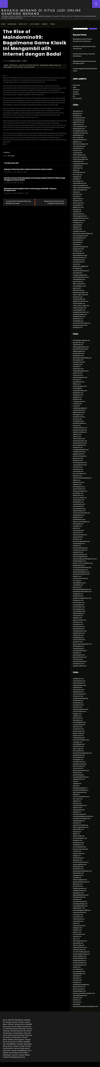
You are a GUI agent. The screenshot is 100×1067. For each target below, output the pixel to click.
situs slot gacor (7, 1033)
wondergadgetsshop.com (81, 777)
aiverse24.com (77, 980)
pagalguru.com (77, 928)
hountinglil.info (77, 388)
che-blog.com (77, 379)
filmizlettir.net (77, 115)
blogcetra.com (77, 476)
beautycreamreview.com (80, 849)
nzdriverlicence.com (79, 925)
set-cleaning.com (78, 969)
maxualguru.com (78, 414)
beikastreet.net (77, 113)
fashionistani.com (78, 873)
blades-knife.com (78, 495)
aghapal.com (77, 801)
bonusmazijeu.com (79, 602)
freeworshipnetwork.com (81, 827)
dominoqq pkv (77, 98)
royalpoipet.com (78, 594)
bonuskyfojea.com (78, 604)
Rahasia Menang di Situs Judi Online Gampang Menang (41, 12)
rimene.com (76, 264)
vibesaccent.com (78, 696)
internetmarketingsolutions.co (82, 478)
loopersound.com (78, 735)
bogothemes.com (78, 746)
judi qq (9, 1026)
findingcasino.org (78, 502)
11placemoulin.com (79, 401)
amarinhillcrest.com (79, 172)
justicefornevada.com (79, 456)
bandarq (10, 1039)
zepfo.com (76, 938)
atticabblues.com (78, 845)
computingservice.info (80, 465)
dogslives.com (77, 484)
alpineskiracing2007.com (80, 292)
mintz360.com (77, 403)
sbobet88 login (11, 1044)
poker (74, 87)
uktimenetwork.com (79, 681)
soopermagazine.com (80, 956)
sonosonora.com (78, 768)
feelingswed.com (78, 875)
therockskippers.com (79, 286)
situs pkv (75, 92)
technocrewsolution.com (80, 159)
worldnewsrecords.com (80, 550)
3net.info (76, 781)
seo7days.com (77, 229)
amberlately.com (78, 703)
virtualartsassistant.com (80, 570)
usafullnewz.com (78, 678)
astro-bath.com (78, 799)
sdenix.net (76, 170)
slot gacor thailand (24, 1055)
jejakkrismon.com (78, 207)
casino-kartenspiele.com (80, 185)
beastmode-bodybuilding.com (82, 358)
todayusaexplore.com (79, 685)
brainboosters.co (78, 700)
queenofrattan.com (79, 489)
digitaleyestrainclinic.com (80, 301)
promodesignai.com (79, 971)
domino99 (11, 1020)
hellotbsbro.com (78, 460)
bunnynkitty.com (78, 240)
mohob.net (76, 406)
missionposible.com (79, 303)
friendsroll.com (77, 772)
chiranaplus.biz (77, 273)
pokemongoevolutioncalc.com (82, 644)
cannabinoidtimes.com (80, 427)
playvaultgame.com (79, 655)
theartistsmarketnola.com (81, 270)
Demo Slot (23, 24)
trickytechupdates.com (80, 314)
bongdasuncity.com (79, 417)
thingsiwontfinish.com (80, 666)
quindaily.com (77, 976)
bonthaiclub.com (78, 759)
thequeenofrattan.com (80, 491)
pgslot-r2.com (77, 932)
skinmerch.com (77, 727)
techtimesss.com (78, 148)
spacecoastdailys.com (80, 958)
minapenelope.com (79, 737)
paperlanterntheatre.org (80, 825)
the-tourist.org (77, 174)
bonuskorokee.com (79, 607)
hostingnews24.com (79, 897)
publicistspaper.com (79, 973)
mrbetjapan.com (78, 222)
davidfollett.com (78, 720)
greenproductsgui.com (80, 430)
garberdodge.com (78, 135)
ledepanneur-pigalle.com (80, 266)
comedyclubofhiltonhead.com (82, 567)
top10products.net (78, 353)
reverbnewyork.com (79, 724)
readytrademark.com (79, 960)
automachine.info (78, 506)
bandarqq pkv (19, 1020)
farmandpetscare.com (80, 462)
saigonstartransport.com (80, 246)
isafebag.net (77, 179)
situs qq (16, 1048)
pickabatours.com (78, 355)
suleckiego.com (78, 327)
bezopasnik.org (77, 242)
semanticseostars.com (80, 441)
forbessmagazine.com (80, 879)
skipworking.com (78, 198)
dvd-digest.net (77, 268)
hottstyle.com (77, 899)
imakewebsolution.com (80, 377)
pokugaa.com (77, 652)
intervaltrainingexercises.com (82, 589)
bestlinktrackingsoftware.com (82, 598)
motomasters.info (78, 530)
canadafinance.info (79, 260)
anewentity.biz (77, 225)
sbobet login (27, 1044)
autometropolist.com (79, 847)
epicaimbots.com (78, 866)
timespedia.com (78, 205)
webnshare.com (78, 447)
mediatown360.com (79, 299)
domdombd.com (78, 615)
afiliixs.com (76, 834)
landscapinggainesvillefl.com (82, 910)
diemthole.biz (77, 209)
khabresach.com (78, 318)
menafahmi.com (78, 917)
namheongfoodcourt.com (81, 277)
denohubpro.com (78, 493)
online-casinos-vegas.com (81, 305)
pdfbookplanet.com (79, 486)
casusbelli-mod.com (79, 761)
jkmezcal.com (77, 587)
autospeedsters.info (79, 508)
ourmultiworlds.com (79, 117)
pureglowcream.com (79, 231)
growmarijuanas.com (79, 445)
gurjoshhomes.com (79, 755)
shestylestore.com (78, 663)
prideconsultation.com (80, 386)
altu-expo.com (77, 803)
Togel (52, 24)
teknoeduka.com (78, 943)
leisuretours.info (78, 458)
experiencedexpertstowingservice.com (85, 559)
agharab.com (77, 812)
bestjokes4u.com (78, 393)
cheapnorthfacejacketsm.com (82, 753)
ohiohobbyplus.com (79, 744)
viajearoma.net (77, 807)
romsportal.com (78, 659)
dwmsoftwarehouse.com (81, 862)
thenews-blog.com (78, 945)
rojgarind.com (77, 434)
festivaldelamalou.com (80, 131)
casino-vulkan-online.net (80, 294)
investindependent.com (80, 906)
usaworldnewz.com (79, 683)
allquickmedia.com (78, 214)
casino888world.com (79, 583)
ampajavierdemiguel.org (80, 698)
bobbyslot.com (77, 399)
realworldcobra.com (79, 504)
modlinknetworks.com (80, 631)
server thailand (13, 1052)
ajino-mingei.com (78, 748)
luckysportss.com (78, 635)
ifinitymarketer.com (79, 626)
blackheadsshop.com (79, 561)
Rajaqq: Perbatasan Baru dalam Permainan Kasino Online (28, 169)
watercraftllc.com (78, 829)
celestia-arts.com (78, 124)
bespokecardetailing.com (80, 790)
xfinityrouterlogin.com (79, 308)
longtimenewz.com (79, 633)
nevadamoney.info (78, 262)
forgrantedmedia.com (80, 139)
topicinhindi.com (78, 344)
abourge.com (77, 831)
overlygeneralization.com (81, 449)
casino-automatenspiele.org (81, 187)
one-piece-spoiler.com (80, 497)
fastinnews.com (78, 622)
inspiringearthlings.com (80, 904)
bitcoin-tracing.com (79, 989)
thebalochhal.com (78, 692)
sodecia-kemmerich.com (80, 578)
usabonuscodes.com (79, 949)
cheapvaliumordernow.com (81, 574)
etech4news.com (78, 869)
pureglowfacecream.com (81, 218)
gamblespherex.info (79, 519)
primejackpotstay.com (80, 650)
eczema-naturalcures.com (81, 796)
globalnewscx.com (78, 482)
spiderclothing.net (78, 775)
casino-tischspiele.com (80, 190)
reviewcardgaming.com (80, 556)
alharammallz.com (79, 836)
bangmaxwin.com (78, 249)
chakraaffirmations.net (80, 390)
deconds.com (77, 1002)
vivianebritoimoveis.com (80, 163)
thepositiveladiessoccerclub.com (83, 816)
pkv (74, 96)
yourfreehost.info (78, 751)
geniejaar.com (77, 397)
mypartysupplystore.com (80, 709)
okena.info (76, 786)
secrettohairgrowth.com (80, 236)
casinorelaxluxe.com (79, 611)
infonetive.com (77, 251)
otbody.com (76, 192)
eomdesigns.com (78, 524)
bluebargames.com (79, 128)
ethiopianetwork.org (79, 451)
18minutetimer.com (79, 438)
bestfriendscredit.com (80, 792)
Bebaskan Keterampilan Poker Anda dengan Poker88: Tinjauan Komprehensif (30, 189)
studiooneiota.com (78, 500)
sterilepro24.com (78, 552)
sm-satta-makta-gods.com (81, 952)
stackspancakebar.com (80, 275)
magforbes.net (77, 166)
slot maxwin (22, 1028)
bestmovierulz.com (79, 731)
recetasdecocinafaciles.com (81, 818)
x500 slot (11, 1024)
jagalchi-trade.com (78, 733)
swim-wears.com (78, 137)
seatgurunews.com (79, 779)
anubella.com (77, 982)
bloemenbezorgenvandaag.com (83, 233)
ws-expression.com (79, 934)
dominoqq (76, 89)
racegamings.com (78, 648)
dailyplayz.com (77, 618)
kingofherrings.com (79, 220)
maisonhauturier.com (79, 912)
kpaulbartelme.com (79, 565)
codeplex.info (77, 783)
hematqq (27, 1046)
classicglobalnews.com (80, 995)
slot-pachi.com (77, 419)
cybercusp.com (77, 997)
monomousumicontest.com (81, 513)
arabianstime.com (78, 842)
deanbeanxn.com (78, 369)
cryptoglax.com (77, 742)
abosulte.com (77, 978)
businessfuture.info (79, 362)
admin (25, 61)
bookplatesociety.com (79, 764)
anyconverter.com (78, 203)
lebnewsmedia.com (79, 766)
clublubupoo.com (78, 600)
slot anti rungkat (17, 1026)
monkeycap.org (78, 168)
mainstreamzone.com (80, 443)
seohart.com (77, 967)
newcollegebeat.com (79, 722)
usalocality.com (77, 687)
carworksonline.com (79, 146)
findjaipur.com (77, 713)
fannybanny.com (78, 624)
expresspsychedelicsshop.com (82, 871)
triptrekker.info (77, 526)
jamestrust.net (77, 194)
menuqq (15, 1046)
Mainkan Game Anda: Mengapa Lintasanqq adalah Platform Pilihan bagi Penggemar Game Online (34, 179)
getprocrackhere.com (79, 620)
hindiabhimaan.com (79, 316)
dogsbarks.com (77, 860)
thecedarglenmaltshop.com (81, 340)
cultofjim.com (77, 716)
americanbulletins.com (80, 838)
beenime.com (77, 576)
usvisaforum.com (78, 729)
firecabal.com (77, 877)
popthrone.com (77, 373)
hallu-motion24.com (79, 284)
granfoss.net (77, 288)
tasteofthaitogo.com (79, 238)
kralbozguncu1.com (79, 908)
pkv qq (5, 1020)
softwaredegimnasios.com (81, 954)
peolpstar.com (77, 142)
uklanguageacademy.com (81, 347)
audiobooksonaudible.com (81, 984)
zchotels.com (77, 936)
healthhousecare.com (79, 888)
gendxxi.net (76, 528)
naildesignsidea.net (79, 820)
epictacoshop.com (78, 253)
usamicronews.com (79, 639)
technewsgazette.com (80, 216)
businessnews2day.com (80, 548)
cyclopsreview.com (79, 853)
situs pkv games (18, 1033)
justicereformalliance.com (81, 740)
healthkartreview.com (79, 890)
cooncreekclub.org (78, 120)
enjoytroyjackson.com (79, 864)
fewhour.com (77, 436)
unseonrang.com (78, 471)
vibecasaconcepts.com (80, 535)
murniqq (21, 1046)
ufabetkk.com (77, 211)
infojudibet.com (78, 364)
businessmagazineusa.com (81, 541)
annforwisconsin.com (79, 711)
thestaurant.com (78, 596)
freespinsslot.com (78, 421)
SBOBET (45, 24)
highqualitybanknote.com (81, 895)
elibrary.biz (76, 794)
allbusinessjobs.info (79, 351)
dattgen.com (77, 855)
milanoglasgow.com (79, 279)
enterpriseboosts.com (80, 183)
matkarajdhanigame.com (81, 371)
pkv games (11, 156)
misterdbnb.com (78, 585)
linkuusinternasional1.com (81, 770)
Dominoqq (12, 24)
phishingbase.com (78, 646)
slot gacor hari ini (20, 1024)
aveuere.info (77, 425)
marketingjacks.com (79, 310)
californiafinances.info (80, 257)
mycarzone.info (78, 532)
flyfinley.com (77, 384)
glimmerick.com (78, 718)
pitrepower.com (78, 297)
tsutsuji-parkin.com (79, 810)
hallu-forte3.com (78, 281)
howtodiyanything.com (80, 901)
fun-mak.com (77, 580)
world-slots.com (78, 375)
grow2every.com (78, 886)
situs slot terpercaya (11, 1028)
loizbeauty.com (77, 200)
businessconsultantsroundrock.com (84, 993)
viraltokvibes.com (78, 161)
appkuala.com (77, 227)
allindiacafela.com (78, 290)
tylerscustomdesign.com (80, 144)
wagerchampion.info (79, 510)
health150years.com (79, 155)
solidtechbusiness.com (80, 554)
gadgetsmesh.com (79, 454)
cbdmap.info (77, 366)
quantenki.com (77, 539)
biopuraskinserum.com (80, 255)
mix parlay (20, 1044)
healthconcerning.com (80, 432)
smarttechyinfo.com (79, 410)
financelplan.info (78, 360)
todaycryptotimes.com (80, 947)
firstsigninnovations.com (80, 133)
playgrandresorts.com (80, 657)
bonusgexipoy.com (78, 609)
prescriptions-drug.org (80, 157)
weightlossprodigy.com (80, 408)
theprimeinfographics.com (81, 572)
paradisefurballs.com (79, 423)
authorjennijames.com (80, 805)
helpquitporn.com (78, 893)
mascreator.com (78, 914)
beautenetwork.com (79, 986)
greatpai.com (77, 823)
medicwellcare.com (79, 543)
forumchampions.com (80, 126)
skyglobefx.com (78, 517)
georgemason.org (78, 342)
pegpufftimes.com (79, 122)
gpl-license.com (78, 884)
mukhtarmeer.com (78, 919)
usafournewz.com (78, 689)
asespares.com (77, 840)
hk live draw (76, 85)
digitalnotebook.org (79, 412)
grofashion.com (78, 642)
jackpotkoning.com (79, 628)
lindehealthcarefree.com (80, 349)
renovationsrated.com (80, 962)
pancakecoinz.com (79, 382)
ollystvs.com (77, 480)
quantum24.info (78, 537)
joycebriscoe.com (78, 705)
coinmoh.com (77, 851)
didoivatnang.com (78, 858)
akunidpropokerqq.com (80, 788)
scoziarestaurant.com (80, 965)
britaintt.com (77, 1000)
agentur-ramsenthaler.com (81, 521)
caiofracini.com (77, 467)
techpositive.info (78, 469)
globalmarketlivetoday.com (81, 882)
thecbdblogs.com (78, 321)
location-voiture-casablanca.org (82, 563)
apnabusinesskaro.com (80, 325)
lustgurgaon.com (78, 395)
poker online (6, 1050)
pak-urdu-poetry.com (79, 473)
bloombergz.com (78, 181)
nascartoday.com (78, 921)
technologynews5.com (80, 941)
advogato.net (77, 176)
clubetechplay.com (78, 613)
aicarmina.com (77, 707)
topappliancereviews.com (81, 312)
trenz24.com (77, 196)
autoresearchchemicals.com (82, 323)
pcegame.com (77, 930)
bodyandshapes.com (79, 991)
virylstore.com (77, 150)
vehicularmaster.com (79, 694)
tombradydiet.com (78, 757)
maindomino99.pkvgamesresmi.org (14, 1057)
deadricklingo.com (78, 515)
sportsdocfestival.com (80, 661)
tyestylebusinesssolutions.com (82, 591)
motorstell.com (77, 152)
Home (3, 24)
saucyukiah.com (78, 111)
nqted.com (76, 923)
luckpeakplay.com (78, 637)
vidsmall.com (77, 545)
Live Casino (34, 24)
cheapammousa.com (79, 814)
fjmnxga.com (77, 244)
